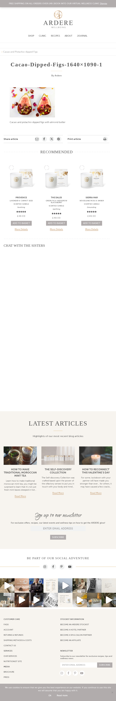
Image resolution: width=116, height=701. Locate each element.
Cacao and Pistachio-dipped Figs (20, 51)
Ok (49, 695)
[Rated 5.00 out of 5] (21, 212)
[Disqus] (56, 288)
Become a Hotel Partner (73, 630)
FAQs (6, 624)
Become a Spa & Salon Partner (76, 635)
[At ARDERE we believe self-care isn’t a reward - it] (21, 600)
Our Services (10, 656)
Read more (20, 496)
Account (8, 630)
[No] (112, 692)
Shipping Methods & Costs (18, 640)
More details (21, 229)
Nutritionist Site (13, 661)
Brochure (9, 672)
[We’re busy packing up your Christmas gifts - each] (51, 600)
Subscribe (58, 537)
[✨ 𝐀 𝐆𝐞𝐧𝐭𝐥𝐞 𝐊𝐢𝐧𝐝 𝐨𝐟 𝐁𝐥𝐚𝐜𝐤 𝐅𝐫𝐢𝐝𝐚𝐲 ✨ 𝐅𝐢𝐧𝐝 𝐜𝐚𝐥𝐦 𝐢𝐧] (7, 600)
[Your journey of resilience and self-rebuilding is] (65, 585)
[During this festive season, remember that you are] (109, 585)
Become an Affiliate (70, 640)
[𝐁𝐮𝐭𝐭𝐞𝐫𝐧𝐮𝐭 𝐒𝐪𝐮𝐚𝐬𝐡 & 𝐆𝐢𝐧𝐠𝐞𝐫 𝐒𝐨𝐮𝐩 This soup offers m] (79, 600)
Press (6, 677)
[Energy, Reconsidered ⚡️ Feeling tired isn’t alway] (36, 585)
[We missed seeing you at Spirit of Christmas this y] (94, 600)
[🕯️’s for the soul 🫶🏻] (94, 585)
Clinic (42, 35)
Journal (82, 35)
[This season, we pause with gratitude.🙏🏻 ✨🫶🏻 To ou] (79, 585)
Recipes (55, 35)
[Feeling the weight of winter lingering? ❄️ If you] (51, 585)
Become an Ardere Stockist (74, 624)
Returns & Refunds (13, 635)
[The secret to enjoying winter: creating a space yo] (36, 600)
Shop (31, 35)
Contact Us (10, 645)
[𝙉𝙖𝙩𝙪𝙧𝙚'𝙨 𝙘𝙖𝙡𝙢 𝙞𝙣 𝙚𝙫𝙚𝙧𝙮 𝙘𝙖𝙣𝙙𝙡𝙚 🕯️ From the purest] (7, 585)
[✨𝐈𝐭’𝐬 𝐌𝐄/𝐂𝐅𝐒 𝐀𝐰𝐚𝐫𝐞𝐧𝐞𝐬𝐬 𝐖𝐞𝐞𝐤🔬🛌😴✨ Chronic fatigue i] (21, 585)
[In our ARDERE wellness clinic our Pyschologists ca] (109, 600)
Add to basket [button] (21, 223)
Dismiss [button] (103, 3)
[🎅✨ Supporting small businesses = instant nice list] (65, 600)
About (68, 35)
